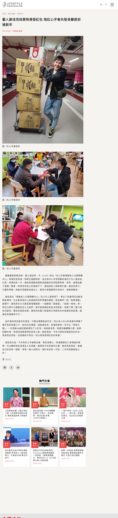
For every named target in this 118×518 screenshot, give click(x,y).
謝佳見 (8, 359)
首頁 (4, 14)
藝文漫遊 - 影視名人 (16, 14)
